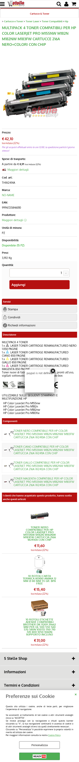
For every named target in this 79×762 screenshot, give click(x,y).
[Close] (52, 371)
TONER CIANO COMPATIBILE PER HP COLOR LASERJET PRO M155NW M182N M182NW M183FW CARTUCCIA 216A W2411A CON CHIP (44, 450)
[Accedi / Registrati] (67, 4)
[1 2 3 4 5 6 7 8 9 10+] (39, 273)
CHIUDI (75, 694)
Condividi (14, 317)
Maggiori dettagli (18, 169)
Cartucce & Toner (39, 13)
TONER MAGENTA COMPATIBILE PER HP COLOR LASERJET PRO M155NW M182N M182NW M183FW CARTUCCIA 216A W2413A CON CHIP (44, 482)
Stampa (13, 309)
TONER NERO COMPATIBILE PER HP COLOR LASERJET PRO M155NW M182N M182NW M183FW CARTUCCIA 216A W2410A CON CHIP (44, 434)
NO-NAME (8, 195)
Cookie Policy (54, 735)
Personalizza (39, 745)
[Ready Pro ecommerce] (39, 756)
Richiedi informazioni (21, 325)
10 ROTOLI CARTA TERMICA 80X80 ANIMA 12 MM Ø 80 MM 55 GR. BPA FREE (39, 580)
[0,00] (74, 4)
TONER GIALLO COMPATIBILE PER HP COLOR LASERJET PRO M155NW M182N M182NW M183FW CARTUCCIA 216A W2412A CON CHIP (44, 466)
